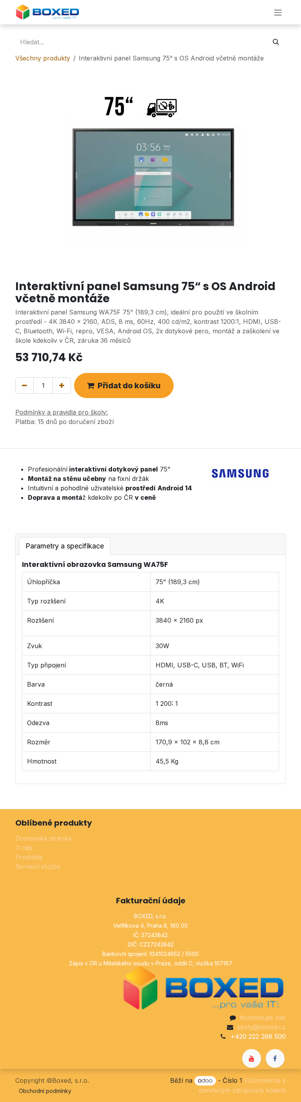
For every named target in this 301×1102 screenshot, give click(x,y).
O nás (24, 848)
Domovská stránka (43, 838)
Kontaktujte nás (263, 1018)
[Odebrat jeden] (24, 385)
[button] (124, 385)
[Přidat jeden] (62, 385)
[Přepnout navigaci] (278, 12)
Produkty (29, 857)
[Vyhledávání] (276, 42)
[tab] (65, 546)
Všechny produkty (42, 58)
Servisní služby (38, 866)
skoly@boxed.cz (261, 1027)
